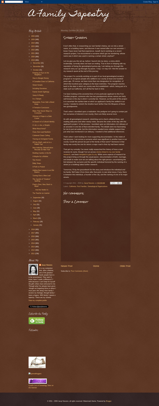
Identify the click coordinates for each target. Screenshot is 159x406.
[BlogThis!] (113, 183)
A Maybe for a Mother (40, 156)
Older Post (125, 266)
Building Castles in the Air (42, 153)
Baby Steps (37, 163)
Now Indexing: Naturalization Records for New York (43, 148)
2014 (33, 243)
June (35, 208)
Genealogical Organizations (97, 186)
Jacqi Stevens (47, 265)
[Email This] (111, 183)
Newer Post (66, 266)
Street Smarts (38, 85)
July (35, 204)
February (36, 222)
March (35, 218)
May (35, 211)
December (37, 63)
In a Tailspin (37, 99)
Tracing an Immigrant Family (43, 139)
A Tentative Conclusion (41, 108)
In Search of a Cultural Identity (44, 122)
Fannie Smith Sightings (41, 92)
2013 (33, 247)
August (36, 201)
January (36, 225)
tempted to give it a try (88, 154)
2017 (33, 233)
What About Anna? (39, 129)
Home (96, 266)
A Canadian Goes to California (43, 81)
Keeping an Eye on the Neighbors (41, 74)
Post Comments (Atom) (79, 271)
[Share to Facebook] (118, 183)
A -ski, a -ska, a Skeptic (41, 125)
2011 (33, 253)
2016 (33, 236)
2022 (33, 50)
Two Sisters (37, 160)
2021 (33, 53)
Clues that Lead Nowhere (42, 132)
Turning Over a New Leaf (41, 176)
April (35, 215)
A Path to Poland (39, 167)
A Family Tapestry (69, 14)
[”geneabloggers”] (35, 374)
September (37, 198)
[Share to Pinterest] (120, 183)
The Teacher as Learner (41, 193)
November (37, 66)
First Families (82, 186)
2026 (33, 36)
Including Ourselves (40, 88)
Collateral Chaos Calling (41, 135)
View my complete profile (38, 300)
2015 (33, 240)
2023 (33, 46)
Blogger (108, 401)
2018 (33, 229)
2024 (33, 43)
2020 (33, 57)
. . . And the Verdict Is (40, 190)
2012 (33, 250)
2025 (33, 39)
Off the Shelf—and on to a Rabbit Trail (42, 143)
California (72, 186)
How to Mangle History (41, 78)
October (36, 70)
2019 (33, 60)
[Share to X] (116, 183)
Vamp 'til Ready (38, 95)
